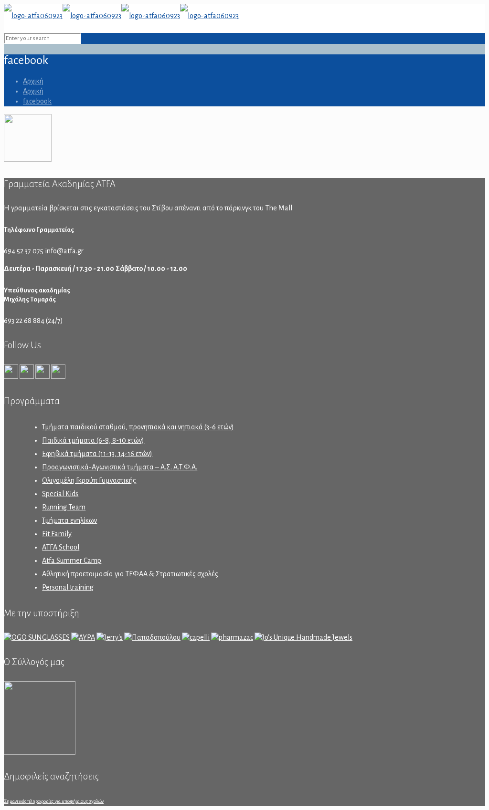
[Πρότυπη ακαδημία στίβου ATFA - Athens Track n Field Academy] (121, 16)
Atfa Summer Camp (71, 560)
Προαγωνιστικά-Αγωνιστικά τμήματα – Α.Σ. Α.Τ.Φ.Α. (119, 467)
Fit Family (57, 534)
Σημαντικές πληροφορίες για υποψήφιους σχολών (54, 801)
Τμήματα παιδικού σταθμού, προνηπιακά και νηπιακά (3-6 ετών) (138, 427)
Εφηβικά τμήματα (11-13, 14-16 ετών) (97, 453)
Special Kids (60, 494)
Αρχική (33, 81)
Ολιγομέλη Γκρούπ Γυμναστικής (89, 480)
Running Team (63, 507)
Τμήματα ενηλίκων (69, 520)
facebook (37, 101)
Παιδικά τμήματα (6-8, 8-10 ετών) (93, 440)
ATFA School (60, 547)
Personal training (68, 587)
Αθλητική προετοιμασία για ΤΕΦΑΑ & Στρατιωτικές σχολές (130, 574)
